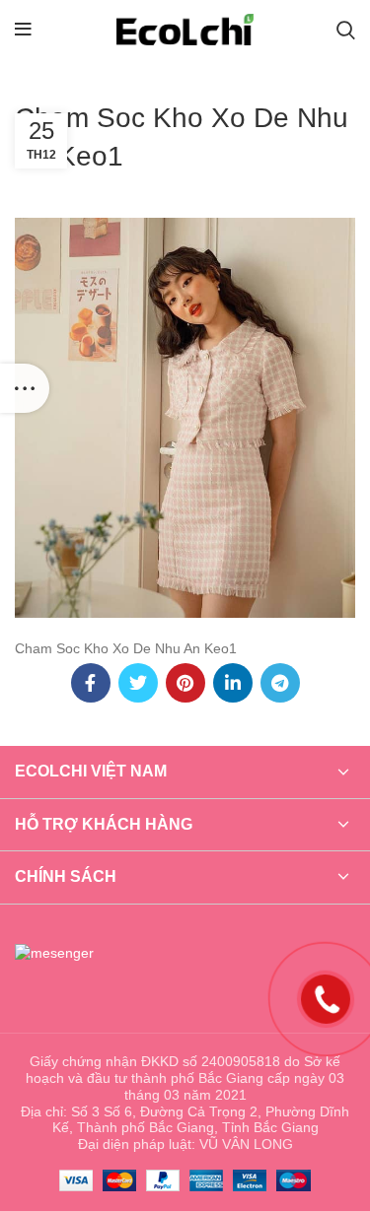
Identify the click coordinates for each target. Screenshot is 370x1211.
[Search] (346, 29)
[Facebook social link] (91, 683)
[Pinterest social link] (185, 683)
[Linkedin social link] (233, 683)
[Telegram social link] (280, 683)
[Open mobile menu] (23, 29)
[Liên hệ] (325, 998)
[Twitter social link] (138, 683)
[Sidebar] (24, 388)
